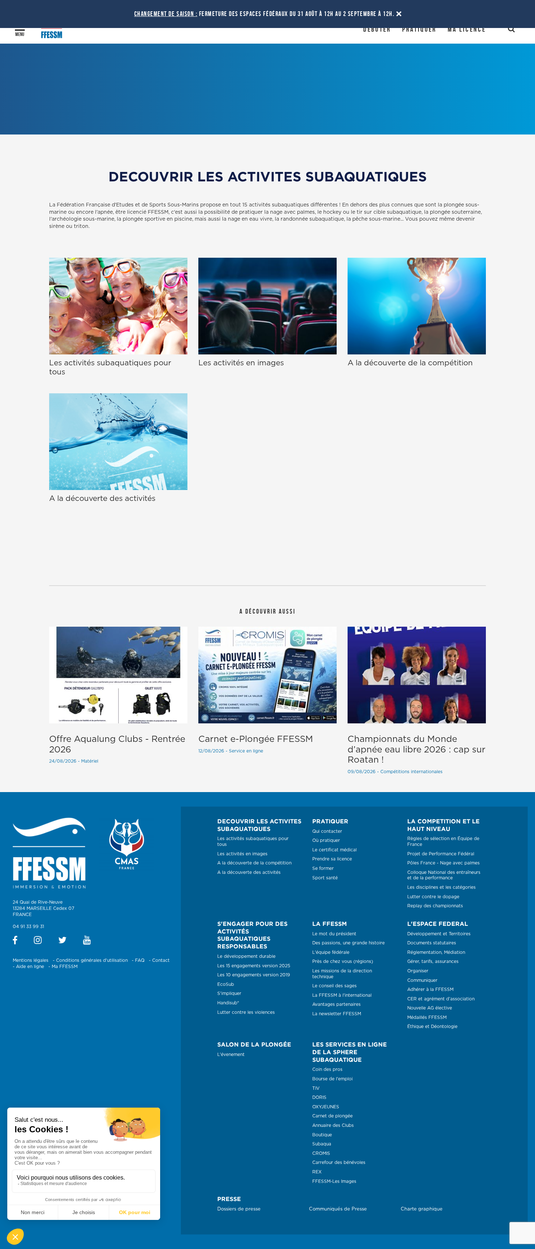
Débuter (377, 29)
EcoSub (225, 984)
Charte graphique (422, 1209)
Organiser (417, 971)
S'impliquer (229, 993)
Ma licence (467, 29)
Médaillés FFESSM (427, 1017)
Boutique (322, 1135)
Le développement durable (246, 956)
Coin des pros (327, 1069)
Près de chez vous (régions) (342, 961)
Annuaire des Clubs (333, 1125)
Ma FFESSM (65, 966)
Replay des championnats (435, 906)
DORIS (319, 1097)
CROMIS (321, 1153)
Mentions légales (30, 960)
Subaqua (321, 1144)
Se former (323, 868)
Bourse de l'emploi (332, 1079)
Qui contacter (327, 831)
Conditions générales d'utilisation (92, 960)
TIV (316, 1088)
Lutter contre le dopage (433, 897)
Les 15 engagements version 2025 (253, 966)
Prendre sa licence (332, 859)
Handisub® (228, 1003)
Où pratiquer (326, 840)
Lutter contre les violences (246, 1012)
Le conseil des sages (334, 986)
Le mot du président (334, 934)
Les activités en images (242, 854)
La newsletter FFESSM (336, 1014)
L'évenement (231, 1054)
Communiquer (422, 980)
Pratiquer (419, 29)
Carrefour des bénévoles (338, 1162)
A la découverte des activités (249, 872)
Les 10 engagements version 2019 (253, 975)
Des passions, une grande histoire (348, 943)
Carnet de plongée (332, 1116)
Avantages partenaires (336, 1004)
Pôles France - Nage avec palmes (443, 863)
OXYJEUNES (325, 1107)
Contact (161, 960)
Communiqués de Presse (338, 1209)
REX (317, 1172)
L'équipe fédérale (330, 952)
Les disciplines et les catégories (441, 887)
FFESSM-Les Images (334, 1181)
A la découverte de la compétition (254, 863)
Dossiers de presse (239, 1209)
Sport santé (325, 878)
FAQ (139, 960)
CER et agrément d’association (441, 999)
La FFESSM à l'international (342, 995)
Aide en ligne (30, 966)
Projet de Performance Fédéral (440, 854)
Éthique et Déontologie (432, 1026)
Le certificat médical (334, 850)
